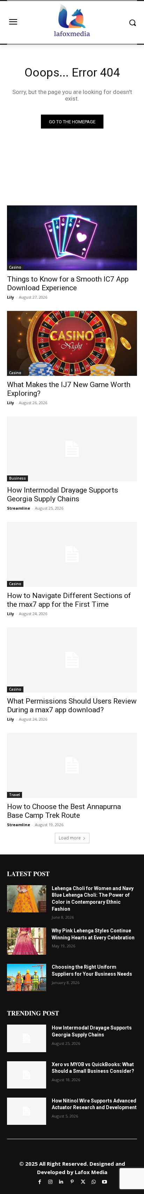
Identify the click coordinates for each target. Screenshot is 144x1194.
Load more (70, 838)
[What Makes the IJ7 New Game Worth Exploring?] (72, 343)
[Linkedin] (61, 1181)
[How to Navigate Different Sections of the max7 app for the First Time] (72, 554)
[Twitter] (83, 1181)
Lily (10, 297)
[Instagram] (50, 1181)
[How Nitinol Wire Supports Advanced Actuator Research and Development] (26, 1111)
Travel (14, 794)
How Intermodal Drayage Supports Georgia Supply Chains (62, 494)
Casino (15, 267)
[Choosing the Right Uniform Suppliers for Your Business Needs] (26, 977)
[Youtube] (104, 1181)
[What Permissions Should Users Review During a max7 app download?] (72, 659)
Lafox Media (91, 1171)
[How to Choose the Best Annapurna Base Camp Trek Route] (72, 765)
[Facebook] (39, 1181)
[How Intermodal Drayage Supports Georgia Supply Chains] (72, 448)
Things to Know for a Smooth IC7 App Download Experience (68, 283)
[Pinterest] (72, 1181)
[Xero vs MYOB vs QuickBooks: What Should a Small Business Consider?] (26, 1075)
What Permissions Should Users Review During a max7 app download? (72, 705)
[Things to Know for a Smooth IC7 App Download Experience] (72, 237)
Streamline (18, 508)
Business (17, 478)
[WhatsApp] (94, 1181)
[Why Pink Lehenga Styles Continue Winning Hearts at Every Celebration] (26, 941)
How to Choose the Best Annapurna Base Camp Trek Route (64, 811)
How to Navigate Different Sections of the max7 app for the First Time (69, 600)
